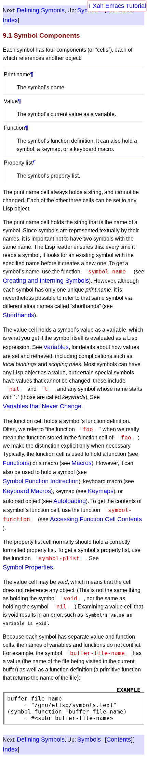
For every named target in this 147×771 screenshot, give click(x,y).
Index (10, 20)
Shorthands (18, 315)
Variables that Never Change (42, 406)
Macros (81, 463)
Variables (56, 347)
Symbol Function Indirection (41, 481)
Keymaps (100, 491)
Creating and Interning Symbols (46, 280)
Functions (16, 463)
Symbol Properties (28, 567)
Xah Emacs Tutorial (119, 5)
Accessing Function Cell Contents (96, 519)
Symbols (89, 739)
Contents (118, 739)
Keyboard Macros (27, 491)
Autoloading (69, 501)
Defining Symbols (41, 10)
